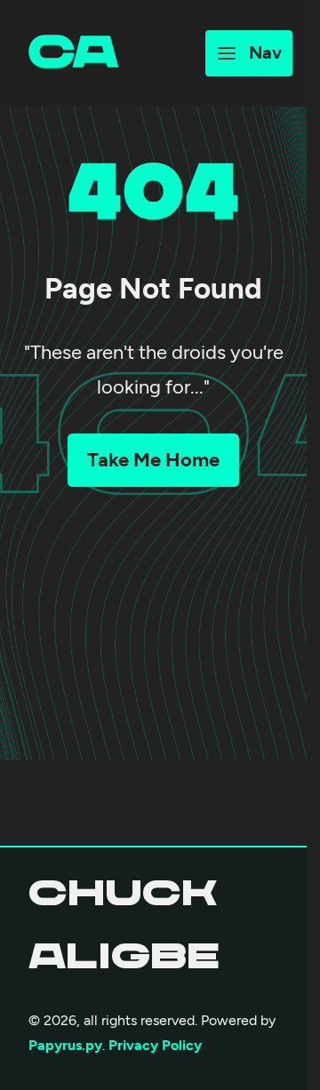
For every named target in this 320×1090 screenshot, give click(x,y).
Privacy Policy (155, 1045)
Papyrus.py (65, 1045)
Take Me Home (153, 460)
